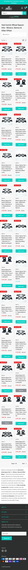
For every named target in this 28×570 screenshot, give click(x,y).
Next (23, 463)
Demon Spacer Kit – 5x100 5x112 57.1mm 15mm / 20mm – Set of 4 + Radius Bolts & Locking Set (21, 378)
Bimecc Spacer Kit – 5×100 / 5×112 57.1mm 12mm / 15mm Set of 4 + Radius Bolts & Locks (7, 98)
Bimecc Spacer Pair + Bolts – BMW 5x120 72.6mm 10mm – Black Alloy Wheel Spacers (21, 275)
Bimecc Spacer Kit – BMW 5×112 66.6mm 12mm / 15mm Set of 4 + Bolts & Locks (7, 133)
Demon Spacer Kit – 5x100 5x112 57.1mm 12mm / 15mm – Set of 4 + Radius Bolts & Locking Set (21, 445)
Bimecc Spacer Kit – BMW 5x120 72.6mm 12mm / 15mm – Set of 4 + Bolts (7, 310)
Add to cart (7, 74)
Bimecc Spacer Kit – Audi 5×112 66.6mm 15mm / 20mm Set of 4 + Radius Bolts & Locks (7, 168)
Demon (17, 90)
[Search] (24, 13)
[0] (25, 8)
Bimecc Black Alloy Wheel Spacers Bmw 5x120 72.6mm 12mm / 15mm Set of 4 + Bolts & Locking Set (7, 239)
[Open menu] (2, 8)
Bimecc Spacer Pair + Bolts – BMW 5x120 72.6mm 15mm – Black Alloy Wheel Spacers (21, 204)
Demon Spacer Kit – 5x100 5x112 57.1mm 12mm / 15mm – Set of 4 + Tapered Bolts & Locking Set (7, 273)
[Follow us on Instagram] (6, 551)
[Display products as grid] (23, 40)
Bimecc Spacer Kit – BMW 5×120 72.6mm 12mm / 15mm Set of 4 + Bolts (7, 380)
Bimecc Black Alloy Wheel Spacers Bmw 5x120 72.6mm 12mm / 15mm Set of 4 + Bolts (21, 133)
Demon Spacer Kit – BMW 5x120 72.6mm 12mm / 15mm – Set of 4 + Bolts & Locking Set (21, 96)
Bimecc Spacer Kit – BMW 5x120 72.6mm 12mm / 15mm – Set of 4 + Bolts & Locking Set (21, 62)
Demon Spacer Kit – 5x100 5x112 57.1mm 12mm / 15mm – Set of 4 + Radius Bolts (7, 411)
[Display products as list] (25, 40)
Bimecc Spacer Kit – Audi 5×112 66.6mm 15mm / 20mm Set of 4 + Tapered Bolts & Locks (21, 310)
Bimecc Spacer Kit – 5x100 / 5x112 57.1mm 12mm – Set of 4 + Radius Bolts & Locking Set (21, 345)
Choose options (7, 285)
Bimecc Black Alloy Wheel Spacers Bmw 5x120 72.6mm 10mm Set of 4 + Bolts (7, 446)
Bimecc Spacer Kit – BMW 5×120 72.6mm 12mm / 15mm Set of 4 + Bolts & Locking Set (7, 62)
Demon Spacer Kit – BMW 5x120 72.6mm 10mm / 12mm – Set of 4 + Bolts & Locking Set (7, 344)
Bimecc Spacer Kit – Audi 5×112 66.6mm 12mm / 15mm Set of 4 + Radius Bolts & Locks (7, 204)
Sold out (21, 390)
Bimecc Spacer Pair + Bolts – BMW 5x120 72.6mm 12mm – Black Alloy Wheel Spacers (21, 168)
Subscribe (6, 538)
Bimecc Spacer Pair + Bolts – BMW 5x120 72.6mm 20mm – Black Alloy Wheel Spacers (21, 239)
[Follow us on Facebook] (3, 551)
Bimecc (3, 56)
